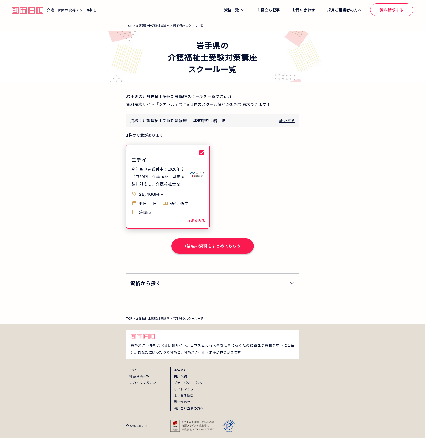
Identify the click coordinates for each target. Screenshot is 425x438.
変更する (287, 120)
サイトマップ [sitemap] (184, 389)
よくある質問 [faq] (184, 395)
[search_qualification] (212, 283)
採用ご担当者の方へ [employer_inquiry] (189, 408)
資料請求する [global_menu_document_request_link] (392, 9)
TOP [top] (132, 370)
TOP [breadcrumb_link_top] (129, 25)
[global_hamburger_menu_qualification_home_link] (27, 10)
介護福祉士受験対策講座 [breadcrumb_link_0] (153, 25)
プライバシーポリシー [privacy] (190, 382)
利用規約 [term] (180, 376)
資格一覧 (231, 9)
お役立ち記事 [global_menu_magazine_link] (268, 9)
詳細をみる (196, 220)
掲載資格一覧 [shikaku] (139, 376)
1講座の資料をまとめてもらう (212, 246)
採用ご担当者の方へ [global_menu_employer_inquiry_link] (344, 9)
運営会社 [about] (180, 370)
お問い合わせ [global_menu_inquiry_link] (303, 9)
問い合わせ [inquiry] (182, 401)
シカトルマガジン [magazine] (142, 382)
